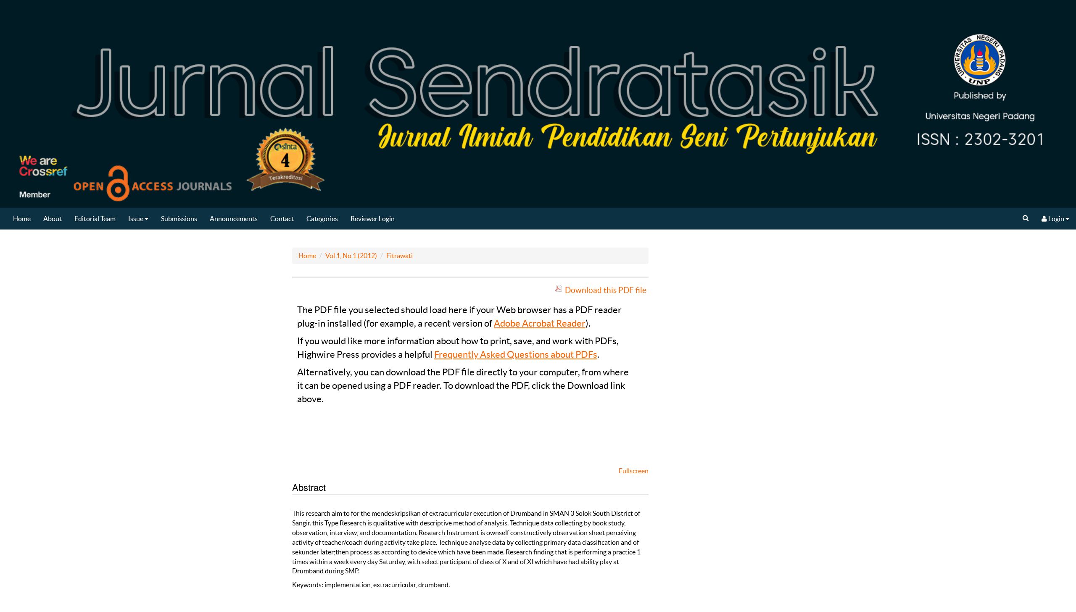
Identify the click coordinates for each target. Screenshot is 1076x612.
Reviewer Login (373, 218)
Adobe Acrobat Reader (539, 323)
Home (22, 218)
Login (1056, 218)
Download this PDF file (605, 290)
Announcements (234, 218)
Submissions (179, 218)
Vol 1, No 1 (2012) (351, 255)
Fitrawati (399, 255)
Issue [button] (136, 218)
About (52, 218)
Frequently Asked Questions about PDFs (515, 354)
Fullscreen (634, 471)
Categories (322, 218)
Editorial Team (95, 218)
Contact (282, 218)
